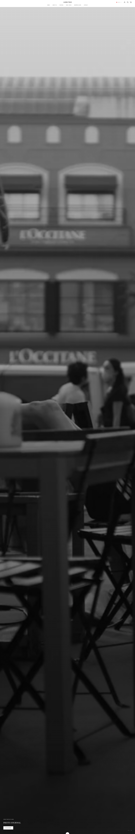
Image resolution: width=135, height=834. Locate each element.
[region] (67, 417)
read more (8, 827)
